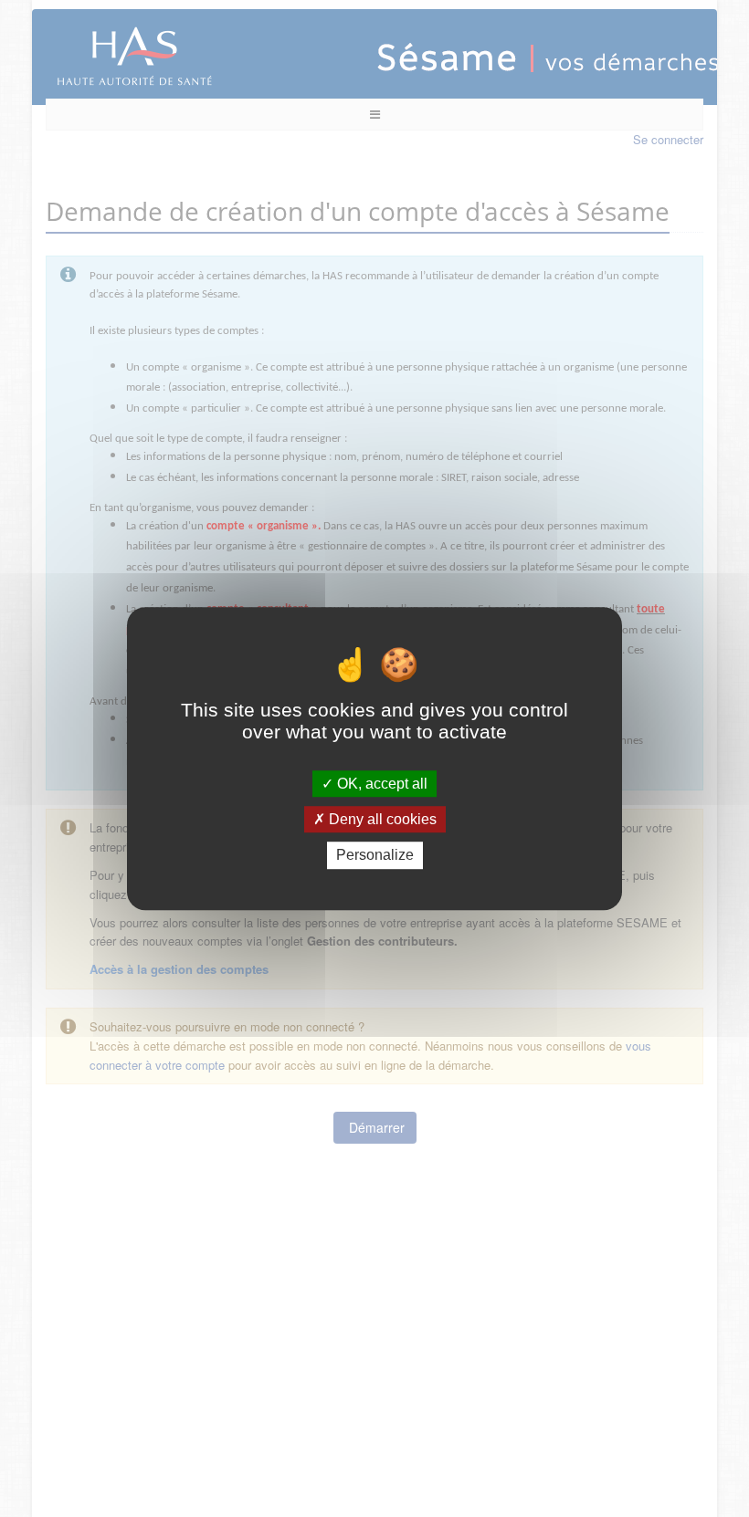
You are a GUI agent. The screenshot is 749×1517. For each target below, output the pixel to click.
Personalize (375, 855)
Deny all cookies (381, 819)
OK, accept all (380, 783)
